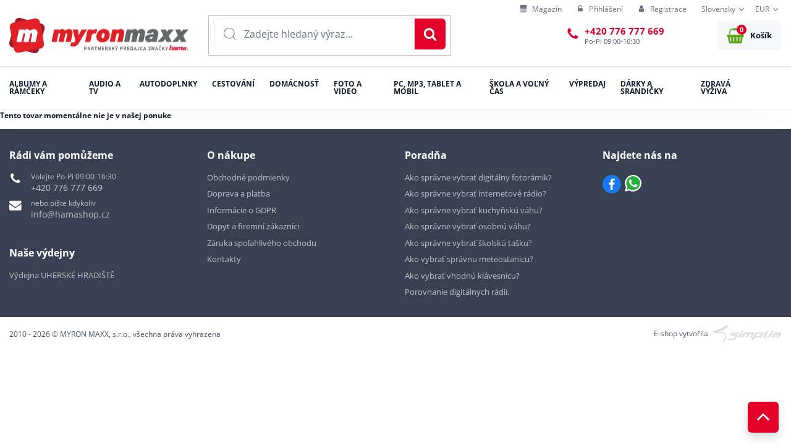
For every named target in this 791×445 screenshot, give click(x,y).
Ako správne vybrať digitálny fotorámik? (478, 177)
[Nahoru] (763, 417)
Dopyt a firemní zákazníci (253, 226)
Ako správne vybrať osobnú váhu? (468, 226)
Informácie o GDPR (241, 210)
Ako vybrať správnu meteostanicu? (469, 259)
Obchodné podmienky (248, 177)
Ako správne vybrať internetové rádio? (475, 193)
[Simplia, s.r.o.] (747, 333)
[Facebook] (612, 184)
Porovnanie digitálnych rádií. (457, 291)
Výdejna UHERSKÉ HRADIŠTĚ (61, 275)
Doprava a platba (238, 193)
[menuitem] (540, 9)
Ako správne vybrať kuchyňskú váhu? (474, 210)
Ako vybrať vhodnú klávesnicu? (462, 275)
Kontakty (224, 259)
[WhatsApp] (633, 184)
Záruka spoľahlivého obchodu (261, 242)
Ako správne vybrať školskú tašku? (468, 242)
